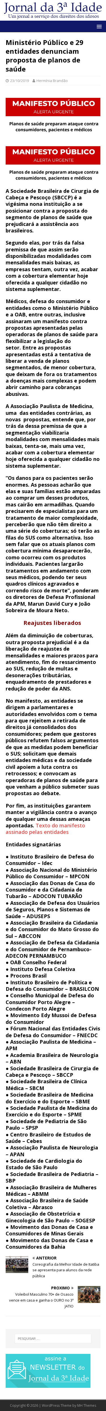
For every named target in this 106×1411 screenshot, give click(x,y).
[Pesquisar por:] (53, 1338)
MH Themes (86, 1405)
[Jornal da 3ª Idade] (53, 10)
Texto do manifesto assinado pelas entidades (45, 828)
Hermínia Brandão (52, 80)
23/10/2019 (19, 80)
